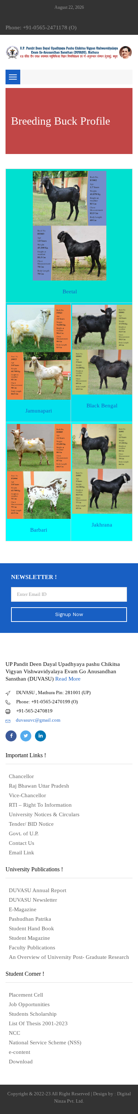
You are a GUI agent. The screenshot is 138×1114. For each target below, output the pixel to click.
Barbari (38, 530)
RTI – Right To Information (40, 805)
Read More (68, 679)
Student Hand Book (31, 928)
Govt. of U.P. (24, 833)
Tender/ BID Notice (31, 824)
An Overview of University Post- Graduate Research (69, 957)
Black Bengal (101, 405)
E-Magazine (22, 909)
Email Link (21, 852)
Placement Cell (26, 995)
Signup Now (69, 614)
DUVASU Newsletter (33, 900)
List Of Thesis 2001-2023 (38, 1023)
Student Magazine (29, 938)
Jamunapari (38, 411)
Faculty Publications (32, 947)
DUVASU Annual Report (37, 890)
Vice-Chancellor (27, 795)
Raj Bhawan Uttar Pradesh (39, 786)
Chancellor (21, 776)
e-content (19, 1052)
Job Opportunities (29, 1004)
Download (21, 1061)
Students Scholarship (33, 1014)
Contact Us (21, 843)
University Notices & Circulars (44, 814)
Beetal (70, 291)
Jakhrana (102, 525)
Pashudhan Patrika (30, 919)
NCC (14, 1033)
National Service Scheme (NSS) (45, 1042)
